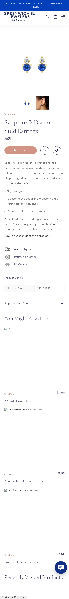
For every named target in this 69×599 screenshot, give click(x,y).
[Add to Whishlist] (44, 150)
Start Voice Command (13, 597)
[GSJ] (19, 17)
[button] (27, 103)
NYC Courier (20, 264)
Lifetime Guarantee (24, 257)
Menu (63, 16)
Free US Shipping (23, 249)
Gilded (10, 114)
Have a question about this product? (27, 236)
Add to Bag (21, 150)
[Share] (57, 150)
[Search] (49, 17)
